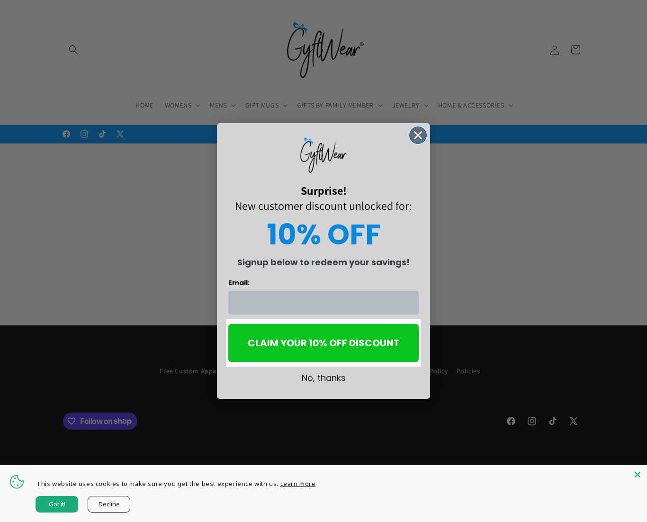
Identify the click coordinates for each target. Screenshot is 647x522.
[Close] (637, 474)
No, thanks (324, 378)
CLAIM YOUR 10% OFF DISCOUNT (324, 343)
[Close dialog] (418, 135)
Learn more (298, 483)
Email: (239, 283)
